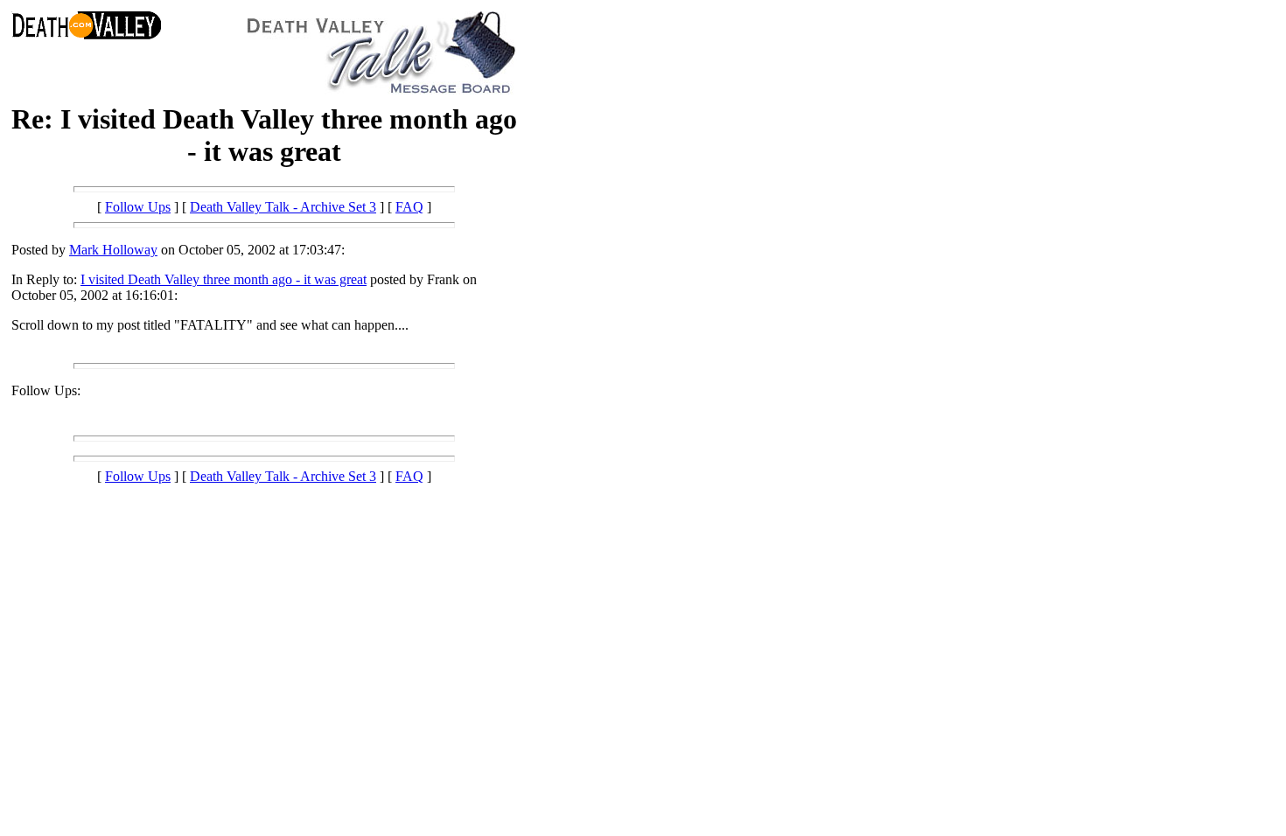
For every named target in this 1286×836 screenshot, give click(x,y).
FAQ (409, 206)
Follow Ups (138, 206)
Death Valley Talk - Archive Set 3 (283, 206)
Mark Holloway (113, 249)
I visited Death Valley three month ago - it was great (223, 279)
